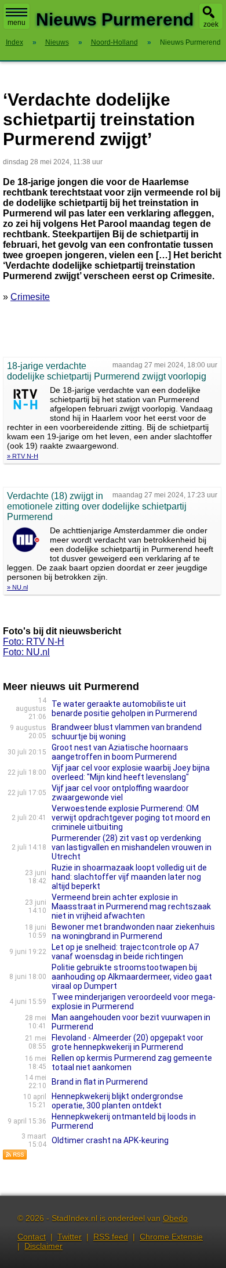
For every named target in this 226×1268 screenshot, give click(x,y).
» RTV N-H (22, 456)
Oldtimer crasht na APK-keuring (110, 1140)
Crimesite (30, 297)
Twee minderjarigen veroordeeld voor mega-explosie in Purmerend (134, 1001)
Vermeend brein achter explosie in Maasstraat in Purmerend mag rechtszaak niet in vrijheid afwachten (131, 906)
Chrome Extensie (171, 1236)
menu (16, 23)
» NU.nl (17, 587)
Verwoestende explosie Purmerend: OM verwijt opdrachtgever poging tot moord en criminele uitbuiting (131, 818)
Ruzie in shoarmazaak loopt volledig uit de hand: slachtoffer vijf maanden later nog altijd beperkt (129, 877)
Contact (31, 1236)
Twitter (69, 1236)
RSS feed (110, 1236)
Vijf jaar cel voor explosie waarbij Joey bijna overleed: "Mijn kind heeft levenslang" (131, 772)
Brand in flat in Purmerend (100, 1081)
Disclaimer (43, 1246)
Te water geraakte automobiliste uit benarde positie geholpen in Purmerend (124, 708)
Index (14, 42)
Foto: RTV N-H (33, 641)
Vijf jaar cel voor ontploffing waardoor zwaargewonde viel (120, 792)
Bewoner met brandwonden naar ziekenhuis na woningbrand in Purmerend (133, 931)
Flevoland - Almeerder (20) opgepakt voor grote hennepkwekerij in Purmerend (127, 1042)
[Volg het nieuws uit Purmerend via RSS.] (15, 1156)
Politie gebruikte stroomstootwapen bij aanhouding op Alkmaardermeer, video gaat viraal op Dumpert (132, 977)
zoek (210, 24)
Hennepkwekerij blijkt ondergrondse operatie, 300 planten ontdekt (117, 1101)
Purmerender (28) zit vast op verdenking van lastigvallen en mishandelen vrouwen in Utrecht (132, 847)
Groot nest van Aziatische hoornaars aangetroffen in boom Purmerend (120, 752)
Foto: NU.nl (26, 652)
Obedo (175, 1218)
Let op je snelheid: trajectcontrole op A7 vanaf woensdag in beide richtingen (125, 951)
